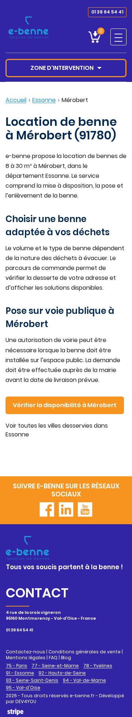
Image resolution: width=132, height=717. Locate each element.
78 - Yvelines (97, 666)
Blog (66, 657)
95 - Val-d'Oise (23, 688)
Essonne (44, 100)
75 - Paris (16, 666)
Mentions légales (25, 657)
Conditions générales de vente (84, 652)
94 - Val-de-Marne (84, 680)
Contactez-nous (25, 652)
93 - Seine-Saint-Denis (32, 680)
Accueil (16, 100)
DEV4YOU (25, 701)
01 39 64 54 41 (107, 12)
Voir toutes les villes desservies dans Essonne (57, 430)
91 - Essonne (20, 673)
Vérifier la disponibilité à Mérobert (65, 405)
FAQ (53, 657)
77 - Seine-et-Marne (55, 666)
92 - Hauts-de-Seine (62, 673)
